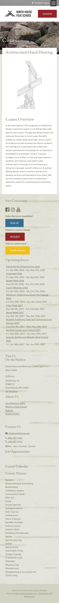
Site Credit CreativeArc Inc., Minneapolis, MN (33, 593)
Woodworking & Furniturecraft (20, 571)
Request (15, 236)
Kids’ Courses (12, 511)
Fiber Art (9, 497)
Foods (8, 501)
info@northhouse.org (18, 433)
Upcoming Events (17, 259)
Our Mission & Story (15, 403)
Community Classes (15, 494)
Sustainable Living (14, 550)
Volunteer (10, 561)
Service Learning (13, 540)
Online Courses (12, 526)
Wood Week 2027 (15, 312)
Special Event (11, 547)
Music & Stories (13, 518)
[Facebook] (7, 209)
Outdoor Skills (12, 529)
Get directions (11, 391)
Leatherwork (11, 515)
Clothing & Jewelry (14, 490)
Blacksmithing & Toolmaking (19, 483)
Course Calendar (16, 466)
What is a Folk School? (16, 406)
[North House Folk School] (18, 14)
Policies (9, 410)
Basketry (9, 480)
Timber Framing (13, 554)
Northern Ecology (14, 522)
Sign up (14, 223)
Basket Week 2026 (15, 280)
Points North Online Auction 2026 (23, 266)
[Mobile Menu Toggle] (53, 3)
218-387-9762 (14, 441)
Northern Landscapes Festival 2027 (23, 330)
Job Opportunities (17, 451)
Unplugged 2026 (14, 273)
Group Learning (13, 504)
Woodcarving (12, 564)
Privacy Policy (12, 413)
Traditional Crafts (14, 557)
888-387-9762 (14, 438)
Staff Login (30, 596)
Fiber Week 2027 (14, 305)
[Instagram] (13, 209)
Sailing (8, 536)
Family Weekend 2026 (17, 287)
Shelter (8, 543)
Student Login (41, 3)
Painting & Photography (17, 532)
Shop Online (17, 250)
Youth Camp (11, 575)
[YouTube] (18, 209)
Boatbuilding (11, 487)
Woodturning (12, 568)
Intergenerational (13, 508)
